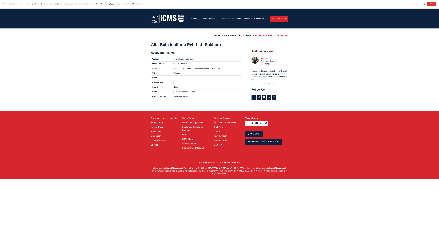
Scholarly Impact (189, 144)
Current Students (227, 19)
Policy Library (157, 123)
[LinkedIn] (269, 97)
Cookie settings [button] (420, 4)
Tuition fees (156, 132)
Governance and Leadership (164, 118)
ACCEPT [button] (432, 4)
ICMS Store (187, 139)
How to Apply (188, 118)
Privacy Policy (157, 127)
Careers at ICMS (158, 141)
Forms (185, 135)
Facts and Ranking (222, 118)
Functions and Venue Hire (225, 123)
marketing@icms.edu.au (209, 163)
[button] (252, 83)
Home (216, 35)
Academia (248, 19)
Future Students (208, 19)
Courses (193, 19)
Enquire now (279, 19)
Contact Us (259, 19)
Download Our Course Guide (263, 142)
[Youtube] (264, 97)
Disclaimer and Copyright (193, 148)
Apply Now (253, 134)
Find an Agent (245, 35)
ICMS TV (217, 145)
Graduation (156, 136)
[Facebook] (254, 97)
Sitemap (154, 145)
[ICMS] (167, 19)
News (238, 19)
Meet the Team (220, 136)
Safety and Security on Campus (192, 128)
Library (216, 132)
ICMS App (218, 127)
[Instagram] (259, 97)
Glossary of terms (221, 141)
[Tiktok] (274, 97)
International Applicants (192, 123)
